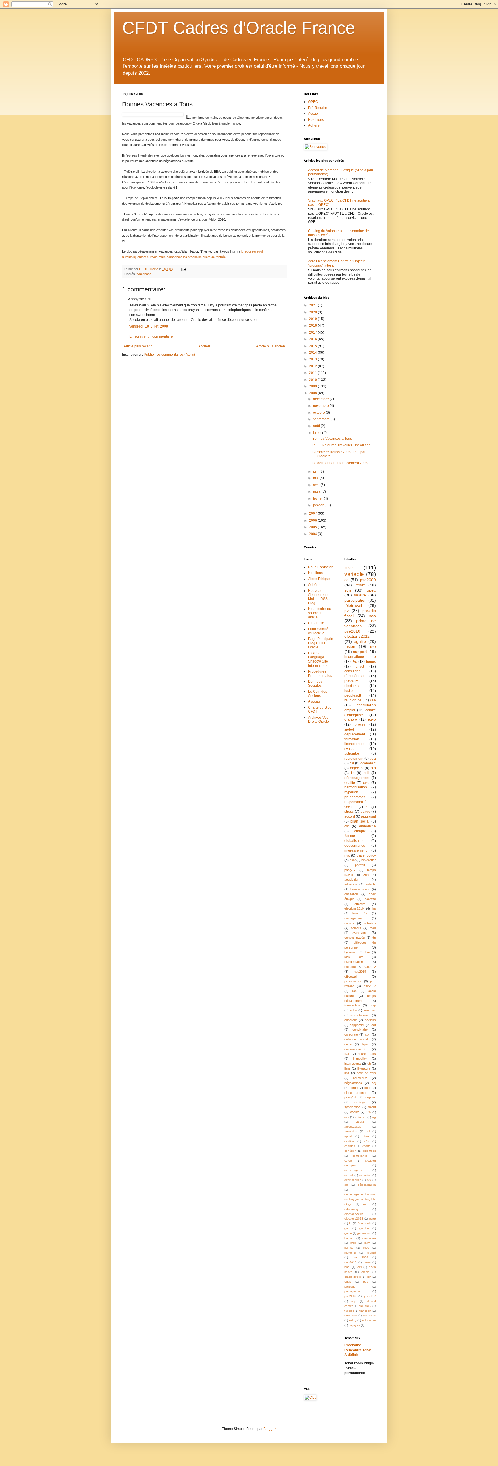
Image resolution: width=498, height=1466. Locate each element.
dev (369, 1179)
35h (366, 874)
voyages (354, 1325)
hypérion (350, 952)
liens (347, 1068)
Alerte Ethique (319, 579)
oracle (365, 1271)
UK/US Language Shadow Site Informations (318, 659)
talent (372, 1107)
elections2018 (353, 1218)
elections (351, 686)
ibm (367, 952)
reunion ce (352, 700)
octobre (319, 413)
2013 (313, 359)
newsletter (368, 860)
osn (368, 1276)
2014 (313, 353)
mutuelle (350, 966)
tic (352, 773)
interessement (355, 850)
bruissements (359, 889)
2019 (313, 319)
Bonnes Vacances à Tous (332, 438)
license (349, 1247)
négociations (353, 1083)
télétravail (353, 605)
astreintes (352, 754)
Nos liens (315, 573)
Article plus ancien (270, 346)
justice (349, 691)
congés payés (354, 937)
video (353, 1010)
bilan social (359, 821)
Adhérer (314, 125)
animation (350, 1131)
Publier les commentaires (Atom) (169, 355)
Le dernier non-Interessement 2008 (340, 463)
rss (354, 991)
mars (317, 492)
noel (347, 1267)
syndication (352, 1107)
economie (368, 763)
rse (373, 646)
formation (351, 739)
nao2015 (360, 971)
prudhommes (354, 797)
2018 (313, 325)
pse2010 (352, 631)
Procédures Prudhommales (320, 673)
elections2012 (357, 636)
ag (374, 1117)
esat (353, 860)
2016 (313, 339)
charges (349, 1145)
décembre (321, 399)
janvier (319, 505)
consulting (352, 671)
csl (352, 763)
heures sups (367, 1053)
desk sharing (352, 1179)
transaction (352, 1005)
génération (364, 1233)
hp (374, 908)
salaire (360, 595)
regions (370, 1097)
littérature (363, 1068)
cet (373, 1025)
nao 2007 (360, 1257)
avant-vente (360, 932)
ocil (359, 1267)
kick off (353, 957)
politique (350, 1286)
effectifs (359, 904)
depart (348, 1175)
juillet (317, 433)
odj (374, 1083)
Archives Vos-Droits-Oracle (318, 720)
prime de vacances (360, 623)
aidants (371, 884)
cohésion (350, 1150)
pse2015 (351, 681)
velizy (352, 1320)
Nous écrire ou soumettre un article (319, 613)
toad (373, 928)
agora (360, 1121)
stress (349, 812)
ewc (366, 783)
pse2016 (350, 1296)
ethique (360, 831)
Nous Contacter (320, 567)
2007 (313, 513)
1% (368, 1112)
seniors (356, 928)
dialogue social (356, 1039)
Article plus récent (138, 346)
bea (373, 758)
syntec (349, 749)
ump (373, 1005)
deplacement (354, 734)
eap (365, 1204)
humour (349, 1238)
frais (347, 1053)
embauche (367, 826)
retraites (370, 923)
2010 (313, 380)
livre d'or (360, 913)
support (360, 651)
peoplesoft (352, 695)
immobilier (360, 1058)
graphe (364, 1228)
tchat (360, 585)
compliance (359, 1155)
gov (346, 1228)
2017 (313, 332)
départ (365, 1044)
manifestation (353, 961)
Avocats (314, 701)
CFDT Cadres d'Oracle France (238, 27)
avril (316, 485)
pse (349, 567)
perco (354, 1087)
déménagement (356, 778)
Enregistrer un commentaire (151, 336)
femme (349, 836)
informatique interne (360, 657)
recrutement (353, 758)
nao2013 (350, 1262)
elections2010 (354, 908)
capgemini (357, 1025)
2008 (313, 393)
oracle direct (352, 1276)
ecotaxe (370, 899)
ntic (347, 855)
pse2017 (370, 1296)
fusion (349, 646)
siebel (349, 729)
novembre (321, 406)
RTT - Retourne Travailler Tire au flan (341, 445)
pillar (367, 1087)
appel (348, 1136)
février (318, 498)
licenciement (354, 744)
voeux (354, 1112)
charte (366, 1145)
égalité (360, 641)
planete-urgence (355, 1092)
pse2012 (370, 986)
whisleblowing (359, 1015)
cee (373, 700)
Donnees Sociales (315, 684)
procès (360, 724)
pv (346, 610)
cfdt (366, 1141)
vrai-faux (369, 1010)
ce (346, 579)
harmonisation (355, 787)
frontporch (364, 1223)
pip (373, 768)
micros (349, 923)
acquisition (351, 879)
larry (367, 1242)
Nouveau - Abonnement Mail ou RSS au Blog (320, 597)
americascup (352, 1126)
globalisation (354, 841)
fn (350, 1223)
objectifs (356, 768)
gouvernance (354, 846)
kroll (353, 1242)
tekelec (349, 1310)
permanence (353, 981)
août (317, 426)
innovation (369, 1238)
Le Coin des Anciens (317, 694)
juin (316, 471)
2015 (313, 346)
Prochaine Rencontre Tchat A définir (357, 1350)
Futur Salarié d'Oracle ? (318, 631)
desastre (365, 1175)
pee (365, 1281)
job (369, 1063)
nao (372, 616)
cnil (366, 773)
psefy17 (350, 870)
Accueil (204, 346)
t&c (354, 662)
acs (346, 1117)
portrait (360, 865)
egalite (349, 783)
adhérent (350, 1020)
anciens (370, 1020)
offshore (350, 720)
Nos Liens (316, 120)
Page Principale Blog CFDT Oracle (320, 643)
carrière (349, 1141)
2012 (313, 366)
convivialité (360, 1029)
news (367, 1262)
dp (374, 937)
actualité (360, 1117)
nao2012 (370, 966)
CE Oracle (316, 623)
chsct (360, 667)
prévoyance (352, 1291)
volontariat (369, 1320)
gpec (371, 590)
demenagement (354, 1170)
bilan (366, 1136)
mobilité (371, 1252)
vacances (144, 274)
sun (347, 590)
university (350, 1315)
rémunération (354, 676)
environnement (354, 1049)
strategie (360, 1102)
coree (348, 1160)
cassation (351, 894)
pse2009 (368, 579)
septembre (322, 419)
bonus (371, 662)
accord (349, 816)
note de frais (366, 1073)
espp (372, 1218)
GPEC (313, 102)
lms (346, 1073)
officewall (350, 976)
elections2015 (353, 1213)
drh (346, 1184)
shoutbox (365, 1305)
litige (366, 1247)
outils (347, 1281)
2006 (313, 520)
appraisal (368, 816)
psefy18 (350, 1097)
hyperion (351, 792)
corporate (351, 1034)
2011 (313, 373)
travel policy (366, 855)
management (353, 918)
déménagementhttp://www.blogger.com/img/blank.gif (360, 1199)
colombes (369, 1150)
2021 (313, 305)
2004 (313, 534)
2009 (313, 386)
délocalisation (367, 1184)
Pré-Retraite (317, 108)
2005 (313, 527)
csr (346, 826)
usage (365, 812)
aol (368, 1131)
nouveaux (360, 1078)
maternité (350, 1252)
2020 (313, 312)
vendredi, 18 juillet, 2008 (148, 326)
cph (367, 1034)
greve (348, 1233)
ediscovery (351, 1209)
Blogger (269, 1429)
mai (316, 478)
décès (348, 1044)
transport (365, 1310)
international (352, 1063)
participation (355, 600)
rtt (367, 807)
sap (353, 1301)
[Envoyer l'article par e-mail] (183, 269)
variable (354, 574)
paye (372, 720)
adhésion (350, 884)
